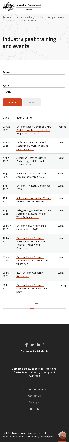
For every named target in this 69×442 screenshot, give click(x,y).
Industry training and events (51, 17)
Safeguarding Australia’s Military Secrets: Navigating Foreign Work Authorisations (33, 214)
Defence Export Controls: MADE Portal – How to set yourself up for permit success (33, 130)
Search (7, 72)
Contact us (34, 396)
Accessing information (34, 389)
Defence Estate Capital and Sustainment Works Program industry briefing (32, 146)
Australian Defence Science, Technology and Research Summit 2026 (31, 161)
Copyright (34, 402)
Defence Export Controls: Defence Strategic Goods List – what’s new (33, 260)
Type (6, 85)
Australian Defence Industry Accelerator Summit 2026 (31, 175)
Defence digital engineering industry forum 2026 (31, 227)
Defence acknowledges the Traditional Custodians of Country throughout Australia (34, 372)
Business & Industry (25, 17)
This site (35, 409)
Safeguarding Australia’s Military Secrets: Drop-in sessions (33, 199)
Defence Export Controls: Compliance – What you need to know (33, 288)
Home (9, 17)
